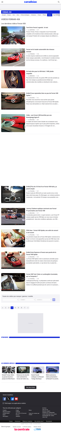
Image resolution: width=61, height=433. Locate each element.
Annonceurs (17, 421)
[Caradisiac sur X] (8, 399)
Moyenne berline (6, 411)
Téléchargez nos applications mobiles (15, 403)
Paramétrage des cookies (48, 415)
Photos (44, 15)
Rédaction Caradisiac (27, 421)
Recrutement (49, 421)
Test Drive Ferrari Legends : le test (37, 27)
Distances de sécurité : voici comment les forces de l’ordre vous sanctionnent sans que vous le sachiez (23, 377)
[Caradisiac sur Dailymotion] (12, 399)
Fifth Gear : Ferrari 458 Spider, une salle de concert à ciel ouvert (42, 231)
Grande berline (6, 413)
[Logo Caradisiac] (30, 3)
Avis (14, 15)
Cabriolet (18, 411)
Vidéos (49, 15)
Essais (9, 15)
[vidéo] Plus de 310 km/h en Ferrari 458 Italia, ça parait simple (41, 188)
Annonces (33, 15)
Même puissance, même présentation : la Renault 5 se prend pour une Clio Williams (52, 377)
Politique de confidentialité (48, 412)
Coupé (17, 410)
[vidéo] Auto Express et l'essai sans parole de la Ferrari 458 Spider (41, 253)
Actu (18, 15)
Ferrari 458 (6, 12)
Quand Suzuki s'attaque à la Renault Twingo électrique (37, 377)
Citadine (5, 410)
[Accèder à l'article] (8, 369)
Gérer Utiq (44, 417)
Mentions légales (46, 411)
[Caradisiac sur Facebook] (4, 399)
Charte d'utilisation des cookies (49, 414)
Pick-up (17, 414)
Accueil (4, 15)
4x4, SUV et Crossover (21, 413)
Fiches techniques (25, 15)
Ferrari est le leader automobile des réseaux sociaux (40, 50)
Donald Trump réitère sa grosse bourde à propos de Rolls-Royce (8, 377)
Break (4, 414)
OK (54, 299)
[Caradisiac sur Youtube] (16, 399)
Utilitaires (18, 416)
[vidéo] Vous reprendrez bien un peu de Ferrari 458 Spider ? (42, 94)
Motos (30, 410)
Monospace (5, 416)
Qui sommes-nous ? (39, 421)
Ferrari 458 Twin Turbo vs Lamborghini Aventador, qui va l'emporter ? (42, 275)
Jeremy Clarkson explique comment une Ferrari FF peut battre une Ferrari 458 (41, 210)
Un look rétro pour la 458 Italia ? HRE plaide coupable (40, 72)
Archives (44, 408)
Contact (11, 421)
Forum (39, 15)
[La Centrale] (22, 430)
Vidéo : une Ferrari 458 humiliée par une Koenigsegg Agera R (39, 116)
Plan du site (45, 409)
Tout (56, 15)
